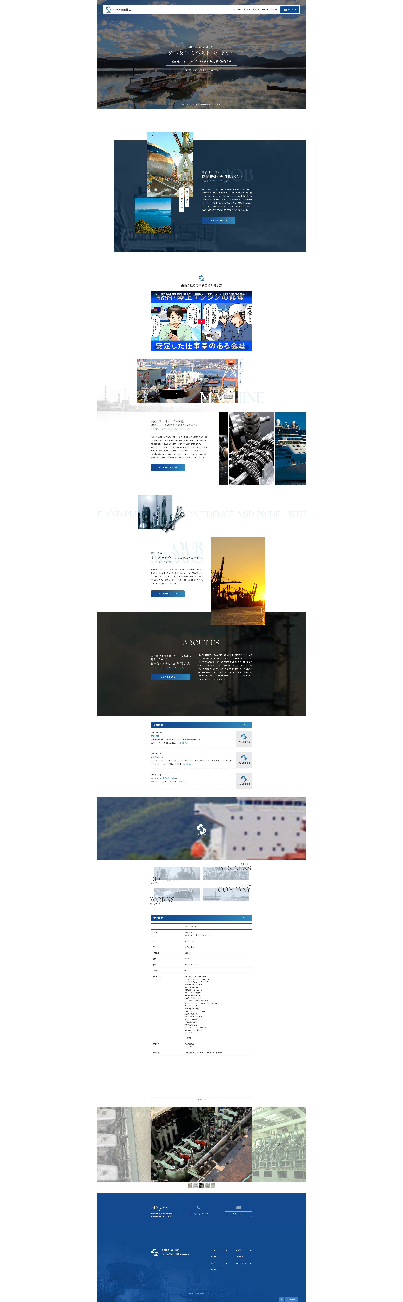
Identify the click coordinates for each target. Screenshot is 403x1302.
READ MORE (218, 220)
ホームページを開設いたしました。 (164, 778)
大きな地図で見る (201, 1099)
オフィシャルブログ (241, 1263)
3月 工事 (155, 736)
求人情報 (246, 9)
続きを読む (184, 743)
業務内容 (256, 9)
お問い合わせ (290, 9)
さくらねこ (156, 757)
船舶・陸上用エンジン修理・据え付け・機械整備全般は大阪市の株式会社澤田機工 (201, 104)
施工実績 (265, 9)
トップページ (236, 9)
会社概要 (275, 9)
